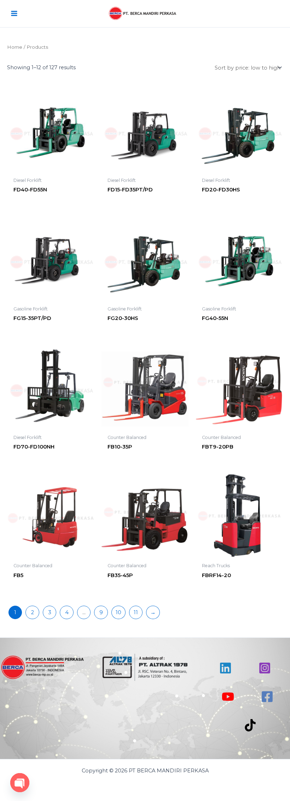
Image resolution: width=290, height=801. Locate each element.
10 (118, 612)
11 (136, 612)
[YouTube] (228, 696)
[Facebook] (267, 696)
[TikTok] (250, 725)
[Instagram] (264, 668)
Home (14, 47)
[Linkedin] (225, 668)
